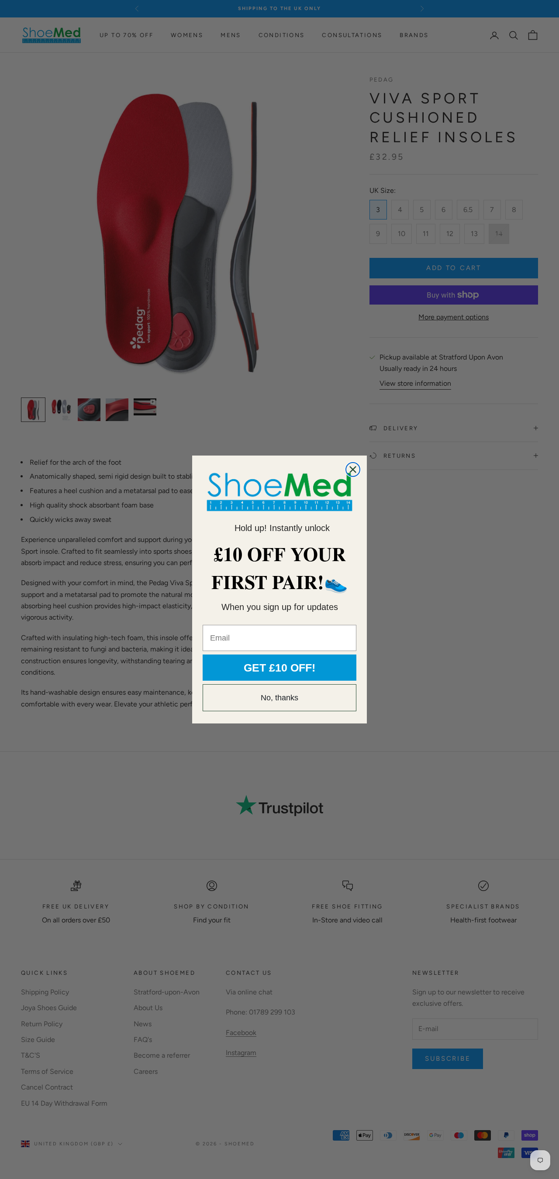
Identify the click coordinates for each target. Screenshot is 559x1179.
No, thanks (279, 697)
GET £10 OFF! (279, 667)
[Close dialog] (353, 469)
